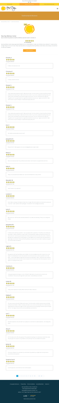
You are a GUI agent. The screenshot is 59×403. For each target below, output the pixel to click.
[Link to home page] (8, 9)
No (30, 2)
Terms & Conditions (31, 384)
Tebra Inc (17, 384)
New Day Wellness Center (5, 21)
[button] (29, 4)
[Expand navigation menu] (57, 9)
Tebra (34, 398)
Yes (28, 2)
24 (41, 375)
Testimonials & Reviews (15, 21)
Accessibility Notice (40, 384)
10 (34, 375)
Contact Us (47, 384)
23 (39, 375)
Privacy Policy (23, 384)
